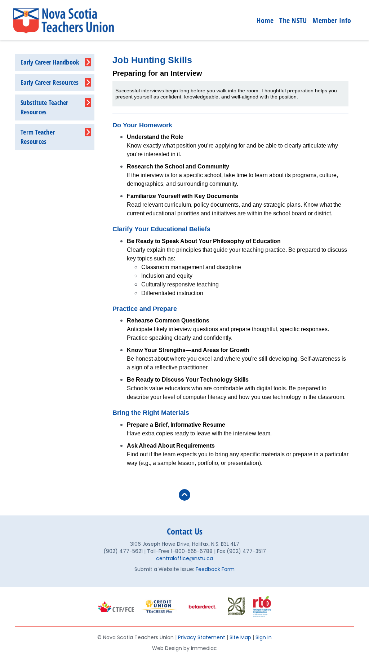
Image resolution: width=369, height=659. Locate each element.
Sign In (263, 637)
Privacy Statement (201, 637)
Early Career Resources (50, 82)
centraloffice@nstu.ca (184, 558)
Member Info (331, 20)
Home (265, 20)
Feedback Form (215, 569)
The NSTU (293, 20)
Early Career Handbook (50, 62)
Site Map (240, 637)
